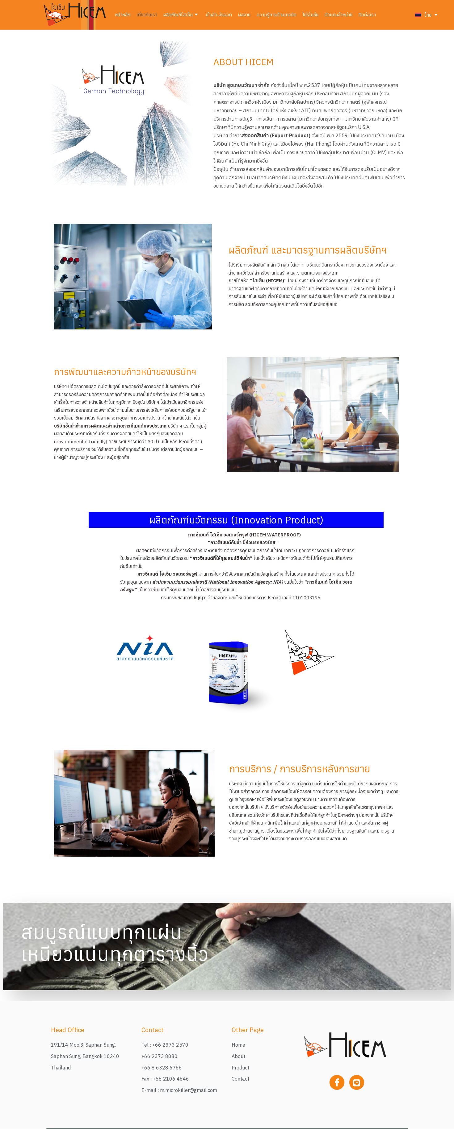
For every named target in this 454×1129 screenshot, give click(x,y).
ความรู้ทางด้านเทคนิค (276, 15)
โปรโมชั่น (310, 15)
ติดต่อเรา (367, 15)
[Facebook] (337, 1082)
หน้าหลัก (122, 15)
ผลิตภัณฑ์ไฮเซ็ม (178, 15)
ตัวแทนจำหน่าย (338, 15)
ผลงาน (244, 15)
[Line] (356, 1082)
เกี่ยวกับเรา (147, 15)
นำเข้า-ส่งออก (219, 15)
